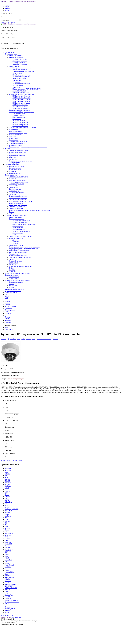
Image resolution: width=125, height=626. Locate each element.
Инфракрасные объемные (21, 220)
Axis (6, 477)
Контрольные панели (16, 245)
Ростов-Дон (8, 595)
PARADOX (8, 544)
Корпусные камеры (18, 117)
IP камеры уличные (18, 62)
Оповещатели (13, 254)
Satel (6, 556)
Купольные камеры (18, 113)
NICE (6, 537)
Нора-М (7, 589)
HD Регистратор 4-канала (21, 96)
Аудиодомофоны (14, 163)
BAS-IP (7, 481)
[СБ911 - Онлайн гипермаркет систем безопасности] (18, 1)
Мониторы (12, 136)
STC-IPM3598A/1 (6, 460)
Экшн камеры (13, 140)
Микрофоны (16, 80)
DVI (6, 294)
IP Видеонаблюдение (16, 57)
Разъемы (11, 284)
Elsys (10, 213)
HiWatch (7, 512)
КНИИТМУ (9, 586)
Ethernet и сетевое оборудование (23, 71)
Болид (7, 582)
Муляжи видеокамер (15, 134)
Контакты (8, 10)
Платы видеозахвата (15, 145)
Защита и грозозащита (19, 69)
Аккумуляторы (14, 278)
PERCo (7, 546)
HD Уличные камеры (19, 106)
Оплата (7, 319)
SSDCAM (8, 567)
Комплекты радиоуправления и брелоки (18, 273)
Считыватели (13, 185)
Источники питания (11, 275)
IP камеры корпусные (19, 64)
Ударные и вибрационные (21, 231)
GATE (7, 507)
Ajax (6, 472)
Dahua (7, 495)
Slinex (7, 561)
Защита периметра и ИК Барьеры (23, 224)
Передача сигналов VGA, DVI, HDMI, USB (27, 89)
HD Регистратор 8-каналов (21, 98)
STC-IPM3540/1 (18, 460)
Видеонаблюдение (11, 54)
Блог (6, 312)
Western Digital (9, 572)
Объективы (16, 82)
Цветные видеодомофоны (17, 152)
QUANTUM (9, 549)
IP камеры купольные (19, 61)
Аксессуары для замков (16, 184)
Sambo (7, 554)
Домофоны (8, 148)
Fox (6, 503)
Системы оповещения (12, 164)
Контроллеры (13, 187)
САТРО (7, 596)
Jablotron (11, 259)
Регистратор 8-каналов (20, 122)
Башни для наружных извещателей (20, 266)
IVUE (6, 517)
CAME (7, 488)
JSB (6, 523)
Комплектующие (14, 66)
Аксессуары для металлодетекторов (20, 201)
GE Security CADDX (11, 509)
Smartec (55, 339)
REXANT (8, 551)
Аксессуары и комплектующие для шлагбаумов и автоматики (29, 210)
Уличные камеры (18, 115)
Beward (7, 484)
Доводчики (12, 178)
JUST (6, 524)
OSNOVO (8, 542)
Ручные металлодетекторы (17, 199)
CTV (6, 493)
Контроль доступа (11, 175)
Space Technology (10, 565)
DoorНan (8, 496)
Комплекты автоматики (16, 208)
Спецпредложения (11, 292)
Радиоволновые (17, 227)
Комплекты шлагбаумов (17, 206)
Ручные (15, 243)
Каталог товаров (9, 48)
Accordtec (8, 468)
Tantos (7, 570)
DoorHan (11, 212)
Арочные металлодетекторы (18, 198)
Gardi (6, 505)
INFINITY (8, 514)
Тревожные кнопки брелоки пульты (21, 236)
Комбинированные (18, 229)
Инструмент (13, 285)
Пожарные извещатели (16, 238)
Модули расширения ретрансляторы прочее (23, 249)
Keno (6, 526)
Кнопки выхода (14, 191)
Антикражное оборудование (14, 289)
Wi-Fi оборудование (19, 91)
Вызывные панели (15, 154)
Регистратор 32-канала (20, 126)
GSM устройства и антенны (18, 252)
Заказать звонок (6, 617)
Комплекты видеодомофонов (18, 150)
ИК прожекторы (17, 85)
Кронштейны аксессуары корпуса (20, 257)
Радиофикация (9, 52)
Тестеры (11, 287)
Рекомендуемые (10, 308)
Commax (7, 491)
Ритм (6, 593)
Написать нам (16, 617)
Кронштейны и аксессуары (18, 133)
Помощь (7, 8)
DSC (6, 498)
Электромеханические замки (18, 182)
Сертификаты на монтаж (13, 291)
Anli (6, 475)
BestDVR (8, 482)
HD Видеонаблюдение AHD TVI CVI (21, 94)
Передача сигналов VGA (20, 92)
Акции (7, 7)
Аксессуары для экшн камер (18, 141)
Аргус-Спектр (9, 577)
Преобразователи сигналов (21, 75)
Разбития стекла (17, 226)
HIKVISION (9, 510)
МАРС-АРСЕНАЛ (11, 588)
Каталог (7, 304)
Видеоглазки (16, 119)
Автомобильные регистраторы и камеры (22, 127)
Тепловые (15, 242)
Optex (6, 540)
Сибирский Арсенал (15, 261)
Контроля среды (17, 233)
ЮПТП (7, 603)
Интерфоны (13, 157)
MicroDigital (9, 533)
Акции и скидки (10, 306)
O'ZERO (7, 539)
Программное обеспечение (21, 84)
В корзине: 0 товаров (8, 22)
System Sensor (13, 263)
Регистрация (9, 329)
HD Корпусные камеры (20, 108)
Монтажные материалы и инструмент (17, 280)
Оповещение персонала (16, 166)
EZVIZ (7, 500)
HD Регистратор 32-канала (21, 103)
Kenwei (7, 528)
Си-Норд (12, 270)
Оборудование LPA (15, 173)
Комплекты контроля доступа (18, 177)
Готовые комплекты (15, 55)
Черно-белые (13, 159)
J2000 (6, 519)
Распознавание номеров (17, 143)
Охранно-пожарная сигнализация (16, 215)
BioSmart (8, 486)
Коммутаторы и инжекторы (21, 68)
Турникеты (12, 194)
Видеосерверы (13, 138)
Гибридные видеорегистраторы (19, 110)
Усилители (12, 171)
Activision (8, 470)
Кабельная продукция (16, 282)
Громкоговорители (15, 168)
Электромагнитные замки (17, 180)
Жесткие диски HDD (19, 78)
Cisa (6, 489)
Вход (6, 327)
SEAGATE (8, 560)
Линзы (14, 234)
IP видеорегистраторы (19, 59)
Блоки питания (14, 277)
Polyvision (8, 547)
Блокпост (8, 581)
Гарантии (8, 322)
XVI (6, 574)
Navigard (11, 268)
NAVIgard (8, 535)
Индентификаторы (15, 189)
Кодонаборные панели (16, 192)
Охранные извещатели (16, 219)
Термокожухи (13, 129)
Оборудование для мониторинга (19, 250)
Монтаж (7, 5)
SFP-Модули (16, 87)
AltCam (7, 474)
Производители (10, 310)
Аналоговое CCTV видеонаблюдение (21, 112)
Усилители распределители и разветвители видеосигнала (28, 147)
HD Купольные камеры (20, 105)
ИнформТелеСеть (10, 584)
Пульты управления (15, 131)
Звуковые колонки (15, 170)
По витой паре (17, 73)
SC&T (7, 558)
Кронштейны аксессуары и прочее (20, 161)
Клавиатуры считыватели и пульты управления (24, 247)
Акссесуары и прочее (16, 203)
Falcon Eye (8, 502)
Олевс (7, 591)
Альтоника (12, 271)
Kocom (7, 530)
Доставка (8, 320)
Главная (7, 301)
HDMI (7, 296)
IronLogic (8, 516)
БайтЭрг (7, 579)
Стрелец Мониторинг (12, 602)
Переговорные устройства (17, 155)
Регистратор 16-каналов (20, 124)
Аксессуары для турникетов (18, 205)
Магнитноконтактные (19, 222)
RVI (6, 553)
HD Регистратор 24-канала (21, 101)
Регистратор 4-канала (19, 120)
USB (6, 298)
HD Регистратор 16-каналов (21, 99)
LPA (6, 531)
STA (6, 568)
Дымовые (15, 240)
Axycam (7, 479)
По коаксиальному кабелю (21, 77)
